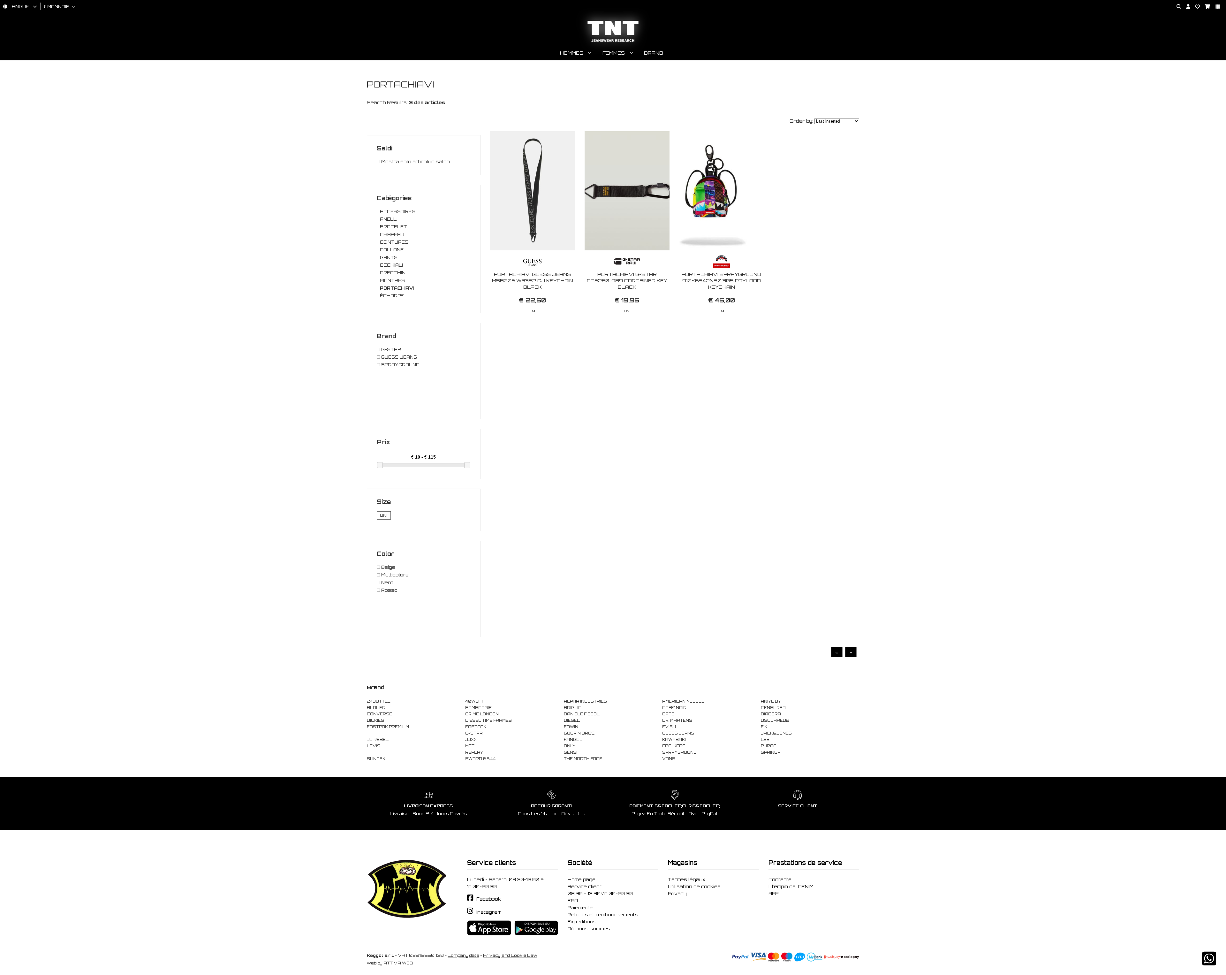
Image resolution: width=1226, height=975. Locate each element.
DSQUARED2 (775, 720)
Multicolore (394, 574)
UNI (383, 515)
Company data (463, 955)
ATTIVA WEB (398, 963)
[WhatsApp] (1209, 962)
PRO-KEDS (673, 746)
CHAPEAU (392, 234)
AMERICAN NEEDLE (683, 701)
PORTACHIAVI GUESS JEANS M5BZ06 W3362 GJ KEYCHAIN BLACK (532, 280)
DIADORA (771, 714)
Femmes (613, 53)
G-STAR (390, 349)
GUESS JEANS (398, 357)
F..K (764, 727)
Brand (653, 53)
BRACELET (393, 226)
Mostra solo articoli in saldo (415, 161)
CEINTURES (394, 242)
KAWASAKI (674, 739)
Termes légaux (686, 879)
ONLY (569, 746)
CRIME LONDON (482, 714)
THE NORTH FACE (583, 759)
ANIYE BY (771, 701)
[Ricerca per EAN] (1215, 6)
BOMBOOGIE (478, 707)
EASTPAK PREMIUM (388, 727)
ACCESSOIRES (397, 211)
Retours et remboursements (603, 914)
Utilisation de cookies (694, 886)
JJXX (471, 739)
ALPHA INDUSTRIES (585, 701)
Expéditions (582, 921)
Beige (387, 567)
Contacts (779, 879)
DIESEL (572, 720)
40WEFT (474, 701)
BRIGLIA (572, 707)
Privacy (677, 893)
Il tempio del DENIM (791, 886)
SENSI (570, 752)
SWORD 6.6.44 (480, 759)
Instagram (488, 912)
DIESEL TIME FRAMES (488, 720)
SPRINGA (771, 752)
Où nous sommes (589, 928)
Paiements (581, 907)
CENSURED (773, 707)
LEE (765, 739)
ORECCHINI (393, 272)
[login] (1185, 6)
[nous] (1195, 6)
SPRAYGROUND (400, 364)
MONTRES (392, 280)
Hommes (571, 53)
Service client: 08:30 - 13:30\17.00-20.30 (600, 890)
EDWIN (571, 727)
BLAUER (376, 707)
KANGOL (573, 739)
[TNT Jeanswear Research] (613, 41)
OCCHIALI (391, 265)
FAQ (573, 900)
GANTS (388, 257)
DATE (668, 714)
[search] (1176, 6)
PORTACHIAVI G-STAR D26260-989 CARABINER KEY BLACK (627, 280)
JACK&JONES (776, 733)
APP (773, 893)
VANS (668, 759)
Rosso (388, 590)
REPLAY (474, 752)
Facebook (488, 899)
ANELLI (388, 219)
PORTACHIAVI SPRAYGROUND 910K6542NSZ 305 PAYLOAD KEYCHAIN (721, 280)
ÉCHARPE (392, 295)
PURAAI (769, 746)
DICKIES (375, 720)
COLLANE (392, 249)
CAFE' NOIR (674, 707)
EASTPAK (475, 727)
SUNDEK (376, 759)
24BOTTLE (378, 701)
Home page (581, 879)
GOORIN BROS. (579, 733)
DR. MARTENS (677, 720)
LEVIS (373, 746)
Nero (386, 582)
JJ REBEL (378, 739)
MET (469, 746)
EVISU (669, 727)
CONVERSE (379, 714)
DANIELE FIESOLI (582, 714)
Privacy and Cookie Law (510, 955)
